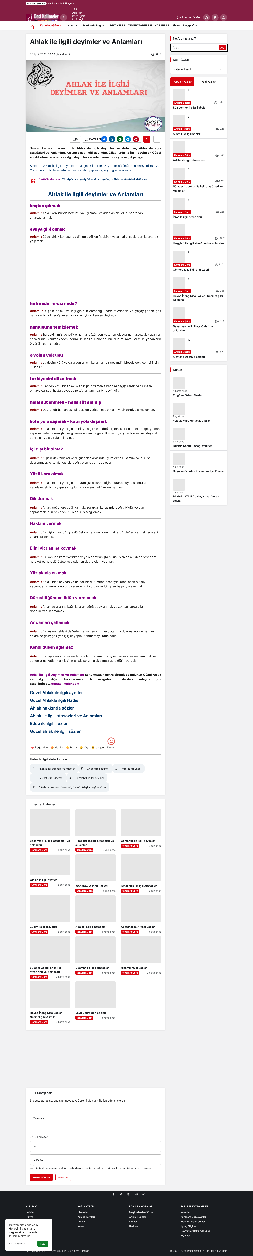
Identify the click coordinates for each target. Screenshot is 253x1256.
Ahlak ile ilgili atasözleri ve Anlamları (66, 715)
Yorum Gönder (41, 1177)
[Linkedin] (143, 1193)
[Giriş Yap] (215, 17)
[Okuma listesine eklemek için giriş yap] (156, 139)
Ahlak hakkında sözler (52, 708)
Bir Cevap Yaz (42, 1093)
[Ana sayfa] (32, 27)
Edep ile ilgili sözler (49, 723)
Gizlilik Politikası (17, 1243)
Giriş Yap (63, 1177)
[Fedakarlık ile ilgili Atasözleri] (141, 873)
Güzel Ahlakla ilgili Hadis (54, 700)
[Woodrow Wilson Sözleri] (95, 873)
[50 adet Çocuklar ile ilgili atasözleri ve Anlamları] (50, 957)
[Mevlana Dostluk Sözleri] (198, 348)
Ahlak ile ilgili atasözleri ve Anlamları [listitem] (54, 768)
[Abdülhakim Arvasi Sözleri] (141, 914)
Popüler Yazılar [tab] (182, 81)
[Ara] (206, 17)
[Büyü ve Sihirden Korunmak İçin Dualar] (198, 463)
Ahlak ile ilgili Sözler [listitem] (128, 768)
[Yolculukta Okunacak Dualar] (198, 412)
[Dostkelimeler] (43, 17)
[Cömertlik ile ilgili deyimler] (141, 830)
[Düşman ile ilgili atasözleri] (95, 957)
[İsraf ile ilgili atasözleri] (198, 208)
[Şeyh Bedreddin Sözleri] (95, 1002)
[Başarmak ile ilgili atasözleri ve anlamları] (50, 830)
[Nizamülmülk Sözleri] (141, 957)
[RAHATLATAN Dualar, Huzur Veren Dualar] (198, 490)
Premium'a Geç (191, 17)
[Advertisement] (95, 272)
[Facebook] (113, 1193)
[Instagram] (128, 1193)
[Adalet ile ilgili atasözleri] (95, 914)
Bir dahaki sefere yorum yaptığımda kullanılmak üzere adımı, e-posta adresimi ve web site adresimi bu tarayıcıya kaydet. (93, 1168)
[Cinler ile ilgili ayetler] (50, 873)
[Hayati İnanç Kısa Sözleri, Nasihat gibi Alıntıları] (50, 1002)
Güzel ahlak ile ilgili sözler (55, 731)
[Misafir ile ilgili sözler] (198, 125)
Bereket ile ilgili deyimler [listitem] (48, 778)
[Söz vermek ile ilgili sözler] (198, 99)
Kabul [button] (43, 1244)
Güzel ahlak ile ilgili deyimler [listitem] (86, 778)
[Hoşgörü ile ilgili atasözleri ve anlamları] (95, 830)
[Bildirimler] (223, 17)
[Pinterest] (136, 1193)
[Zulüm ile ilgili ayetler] (50, 914)
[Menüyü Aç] (63, 17)
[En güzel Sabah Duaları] (198, 387)
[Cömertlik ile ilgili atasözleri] (198, 261)
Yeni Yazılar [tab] (208, 81)
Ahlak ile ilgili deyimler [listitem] (95, 768)
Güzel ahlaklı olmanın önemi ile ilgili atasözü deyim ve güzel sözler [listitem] (69, 787)
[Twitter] (121, 1193)
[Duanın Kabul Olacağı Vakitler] (198, 437)
